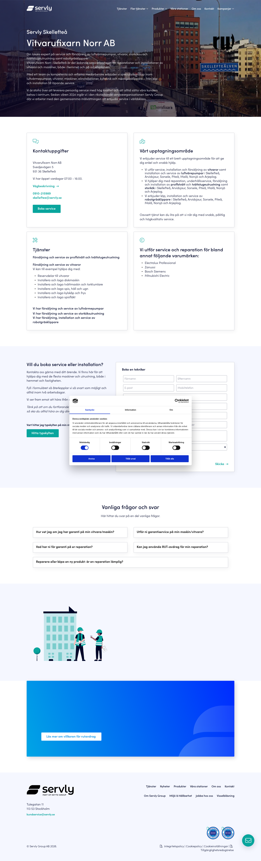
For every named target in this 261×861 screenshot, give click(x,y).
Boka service (47, 208)
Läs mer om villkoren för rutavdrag (71, 736)
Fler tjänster (137, 8)
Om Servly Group (155, 795)
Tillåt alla (169, 459)
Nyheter (165, 786)
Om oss (196, 8)
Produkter (158, 8)
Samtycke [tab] (89, 410)
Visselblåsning (225, 795)
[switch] (115, 448)
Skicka (219, 463)
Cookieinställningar (216, 846)
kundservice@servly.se (41, 814)
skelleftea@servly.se (47, 197)
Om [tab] (171, 410)
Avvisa (91, 459)
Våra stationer (179, 8)
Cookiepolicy (194, 846)
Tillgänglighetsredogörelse (217, 850)
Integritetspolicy (174, 846)
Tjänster (122, 8)
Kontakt (209, 8)
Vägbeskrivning (44, 186)
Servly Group (143, 655)
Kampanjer (224, 8)
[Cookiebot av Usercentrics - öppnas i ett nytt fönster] (177, 401)
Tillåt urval (131, 459)
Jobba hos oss (204, 795)
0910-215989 (42, 193)
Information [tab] (130, 410)
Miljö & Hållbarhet (180, 795)
